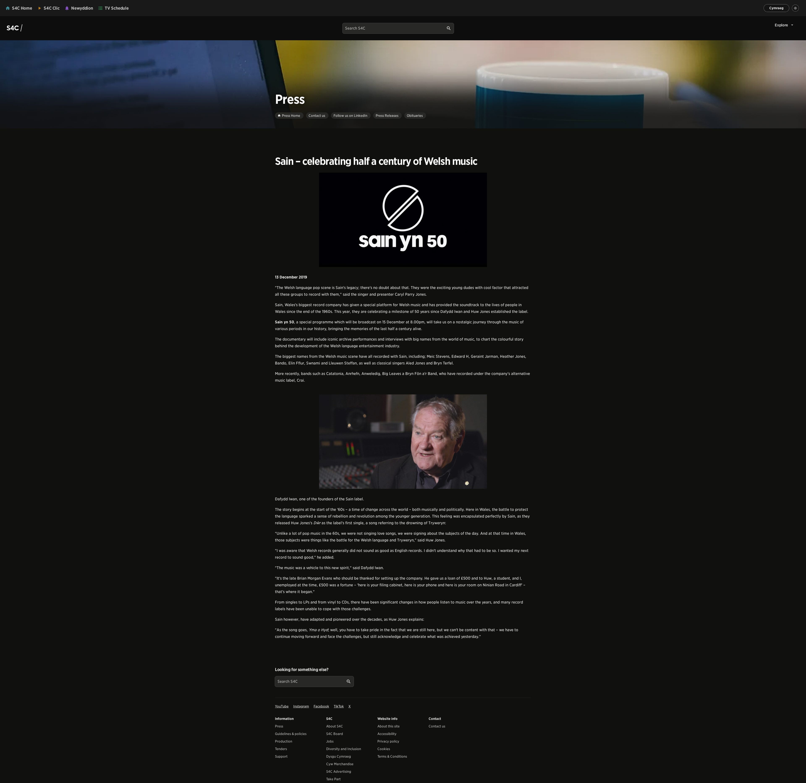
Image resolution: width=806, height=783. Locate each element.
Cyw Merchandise (339, 764)
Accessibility (386, 734)
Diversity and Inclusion (343, 749)
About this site (388, 726)
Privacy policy (388, 741)
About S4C (334, 726)
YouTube (282, 706)
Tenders (281, 749)
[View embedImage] (403, 219)
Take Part (333, 779)
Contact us (437, 726)
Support (281, 756)
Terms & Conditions (392, 756)
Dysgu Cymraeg (338, 756)
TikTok (339, 706)
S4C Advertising (338, 772)
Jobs (330, 741)
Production (283, 741)
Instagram (301, 706)
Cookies (383, 749)
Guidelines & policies (290, 734)
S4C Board (334, 734)
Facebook (321, 706)
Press (279, 726)
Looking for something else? (301, 669)
